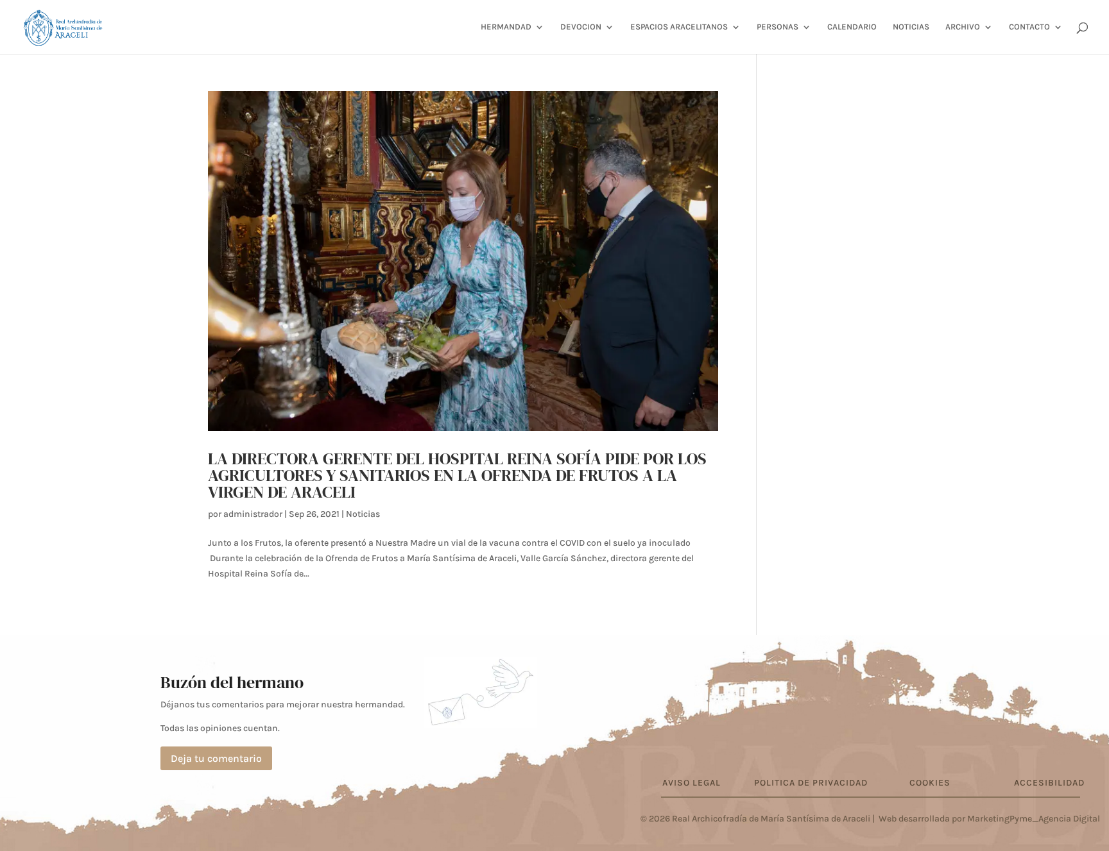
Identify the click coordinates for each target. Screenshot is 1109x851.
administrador (252, 514)
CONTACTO (1029, 26)
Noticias (363, 514)
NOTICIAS (911, 26)
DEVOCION (580, 26)
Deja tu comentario (216, 758)
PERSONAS (777, 26)
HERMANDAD (506, 26)
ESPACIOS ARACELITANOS (679, 26)
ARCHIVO (962, 26)
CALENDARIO (852, 26)
